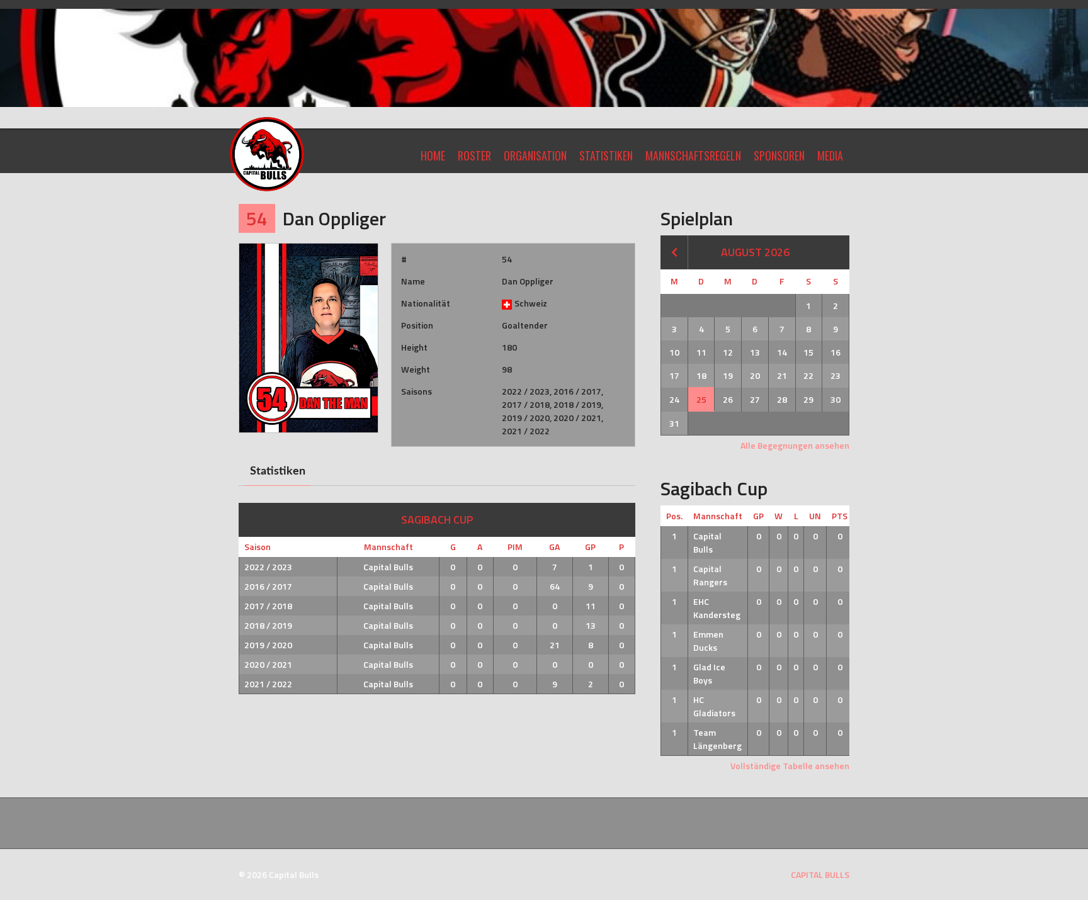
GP (758, 515)
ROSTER (474, 155)
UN (815, 515)
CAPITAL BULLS (820, 874)
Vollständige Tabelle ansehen (789, 765)
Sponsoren (779, 155)
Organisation (535, 155)
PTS (839, 515)
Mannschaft (717, 515)
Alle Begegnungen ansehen (794, 445)
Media (830, 155)
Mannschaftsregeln (693, 155)
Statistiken (606, 155)
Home (433, 155)
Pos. (674, 515)
